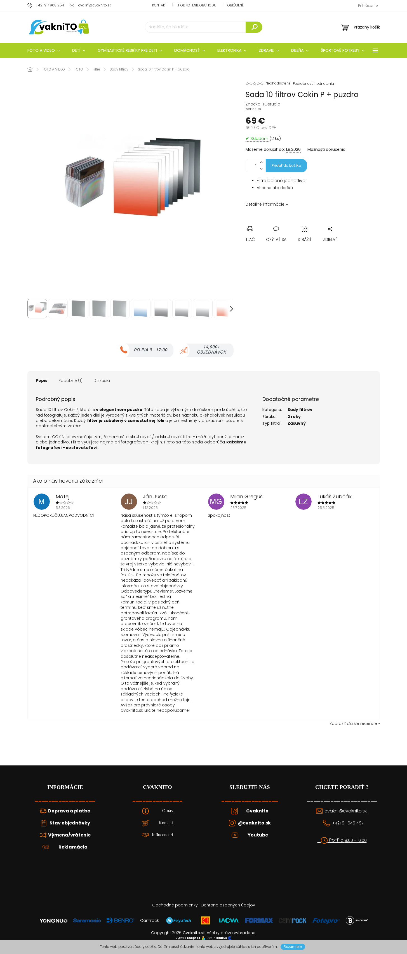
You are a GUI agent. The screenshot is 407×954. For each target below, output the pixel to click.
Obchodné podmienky (175, 905)
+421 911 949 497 (347, 823)
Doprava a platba (69, 811)
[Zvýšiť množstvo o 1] (261, 162)
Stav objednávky (70, 823)
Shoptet (193, 938)
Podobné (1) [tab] (70, 380)
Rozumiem (293, 946)
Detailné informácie (265, 204)
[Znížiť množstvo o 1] (261, 169)
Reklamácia (73, 847)
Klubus (221, 938)
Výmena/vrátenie (69, 835)
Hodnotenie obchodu (197, 5)
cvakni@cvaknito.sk (346, 811)
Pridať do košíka (286, 165)
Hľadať (254, 27)
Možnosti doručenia (326, 149)
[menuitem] (43, 50)
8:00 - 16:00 (356, 840)
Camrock (149, 920)
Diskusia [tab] (102, 380)
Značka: (263, 104)
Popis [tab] (41, 380)
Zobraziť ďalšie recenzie (353, 723)
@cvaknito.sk (254, 823)
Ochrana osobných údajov (228, 905)
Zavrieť (288, 222)
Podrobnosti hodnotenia (313, 83)
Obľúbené (235, 5)
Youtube (258, 835)
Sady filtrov (300, 409)
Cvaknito (257, 811)
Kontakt (159, 5)
